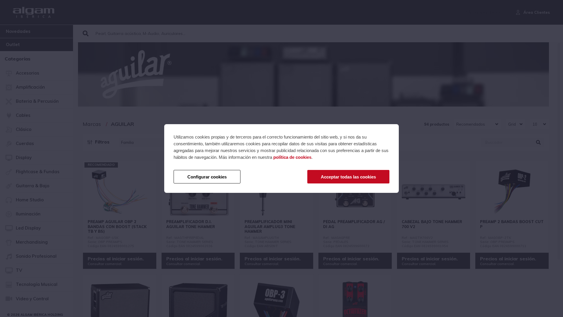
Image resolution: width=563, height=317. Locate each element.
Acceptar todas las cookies (348, 176)
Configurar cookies (207, 176)
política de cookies (292, 157)
